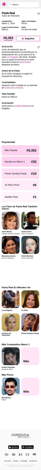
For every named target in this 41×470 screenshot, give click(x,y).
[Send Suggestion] (38, 47)
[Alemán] (34, 455)
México (5, 29)
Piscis (24, 23)
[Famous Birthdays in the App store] (13, 447)
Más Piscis (7, 374)
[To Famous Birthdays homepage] (4, 4)
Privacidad (23, 461)
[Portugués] (13, 455)
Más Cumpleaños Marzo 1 (16, 344)
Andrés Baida (20, 106)
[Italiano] (27, 455)
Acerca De (7, 461)
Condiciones (33, 461)
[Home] (20, 435)
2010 (12, 23)
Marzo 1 (5, 23)
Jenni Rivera (25, 62)
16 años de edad (29, 29)
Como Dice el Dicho (14, 88)
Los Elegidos (13, 57)
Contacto (15, 461)
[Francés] (20, 455)
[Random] (38, 13)
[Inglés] (6, 455)
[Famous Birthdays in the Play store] (28, 447)
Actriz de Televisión (11, 16)
